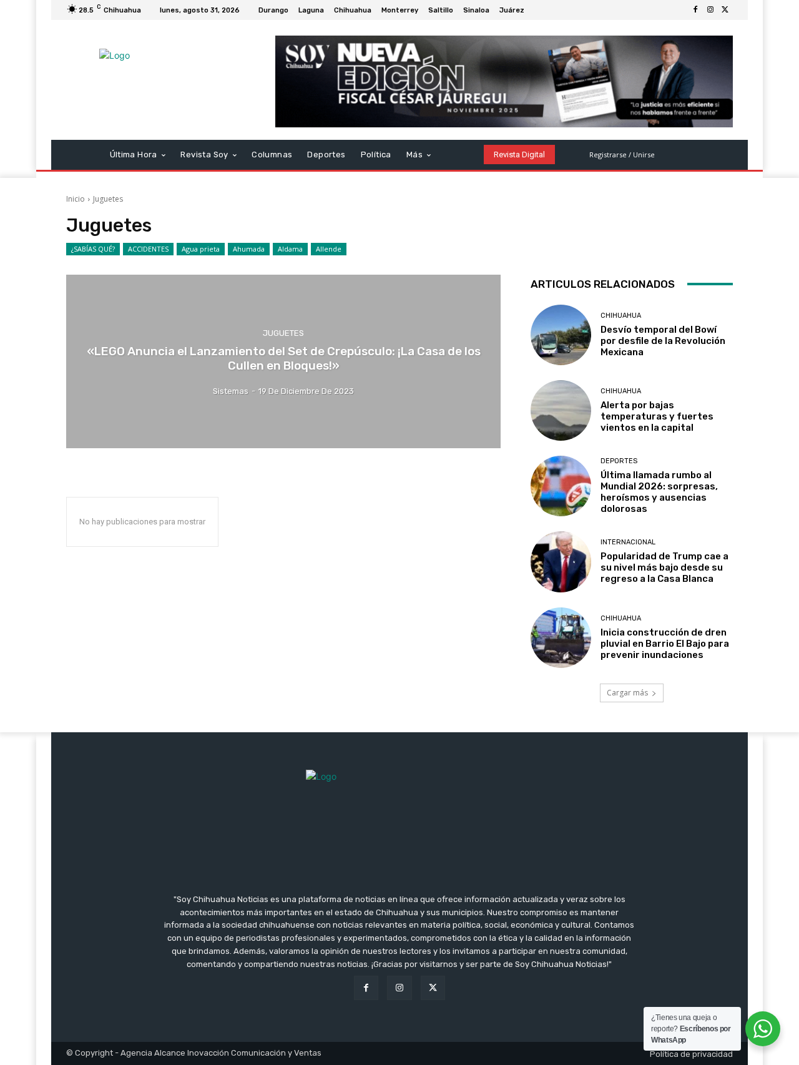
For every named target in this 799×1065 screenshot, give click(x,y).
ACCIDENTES (148, 248)
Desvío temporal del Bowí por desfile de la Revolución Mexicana (662, 341)
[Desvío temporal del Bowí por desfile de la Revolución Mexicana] (561, 335)
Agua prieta (201, 248)
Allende (328, 248)
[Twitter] (725, 9)
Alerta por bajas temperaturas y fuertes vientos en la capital (656, 416)
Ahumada (249, 248)
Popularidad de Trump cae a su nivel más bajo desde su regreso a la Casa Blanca (664, 567)
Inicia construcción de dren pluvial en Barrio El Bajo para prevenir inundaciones (664, 643)
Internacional (627, 542)
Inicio (75, 199)
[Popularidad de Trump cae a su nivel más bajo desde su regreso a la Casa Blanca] (561, 561)
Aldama (290, 248)
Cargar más (627, 692)
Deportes (618, 461)
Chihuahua (620, 315)
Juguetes (283, 333)
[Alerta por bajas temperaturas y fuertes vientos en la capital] (561, 410)
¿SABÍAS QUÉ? (93, 248)
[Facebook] (695, 9)
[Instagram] (710, 9)
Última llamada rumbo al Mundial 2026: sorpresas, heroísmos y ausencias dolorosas (659, 491)
